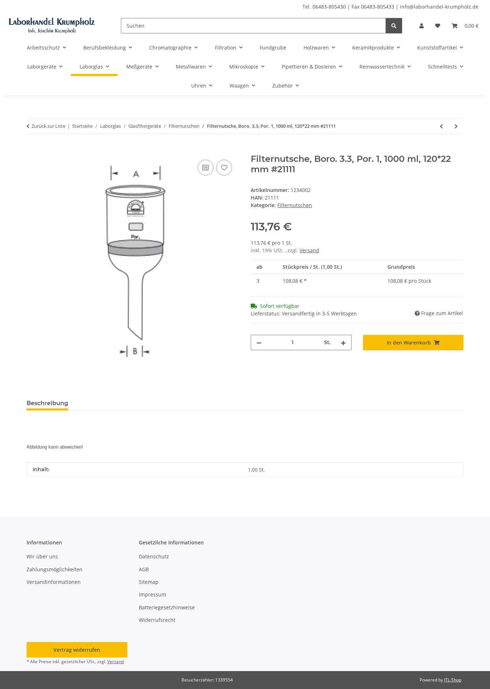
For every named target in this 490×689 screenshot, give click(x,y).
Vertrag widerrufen (76, 649)
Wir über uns (42, 556)
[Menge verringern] (259, 342)
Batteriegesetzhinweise (167, 607)
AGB (144, 569)
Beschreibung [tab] (47, 403)
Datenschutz (154, 556)
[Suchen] (394, 25)
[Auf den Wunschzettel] (224, 167)
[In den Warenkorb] (32, 150)
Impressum (152, 594)
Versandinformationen (54, 581)
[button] (421, 25)
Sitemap (149, 581)
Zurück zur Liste (48, 126)
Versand (309, 250)
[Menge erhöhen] (343, 342)
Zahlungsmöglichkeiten (55, 569)
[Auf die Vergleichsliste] (205, 167)
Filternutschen (294, 205)
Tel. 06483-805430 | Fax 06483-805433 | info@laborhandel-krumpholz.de (390, 6)
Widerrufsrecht (157, 620)
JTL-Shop (452, 680)
